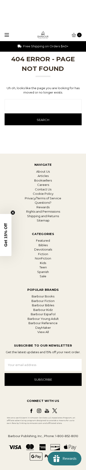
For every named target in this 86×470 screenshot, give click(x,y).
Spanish (43, 272)
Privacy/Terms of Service (43, 198)
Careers (43, 185)
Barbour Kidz (43, 310)
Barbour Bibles (43, 305)
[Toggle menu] (6, 35)
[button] (5, 235)
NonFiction (43, 258)
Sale (43, 276)
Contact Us (43, 189)
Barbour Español (43, 314)
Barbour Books (43, 296)
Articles (43, 176)
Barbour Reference (43, 323)
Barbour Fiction (43, 301)
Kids (43, 263)
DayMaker (43, 327)
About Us (43, 171)
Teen (43, 267)
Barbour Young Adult (43, 318)
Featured (43, 240)
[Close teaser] (13, 212)
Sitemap (43, 220)
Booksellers (43, 180)
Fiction (43, 254)
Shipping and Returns (43, 216)
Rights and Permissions (43, 211)
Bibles (43, 245)
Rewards (43, 207)
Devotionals (43, 249)
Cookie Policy (43, 193)
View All (43, 332)
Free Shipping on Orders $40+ (45, 46)
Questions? (43, 202)
